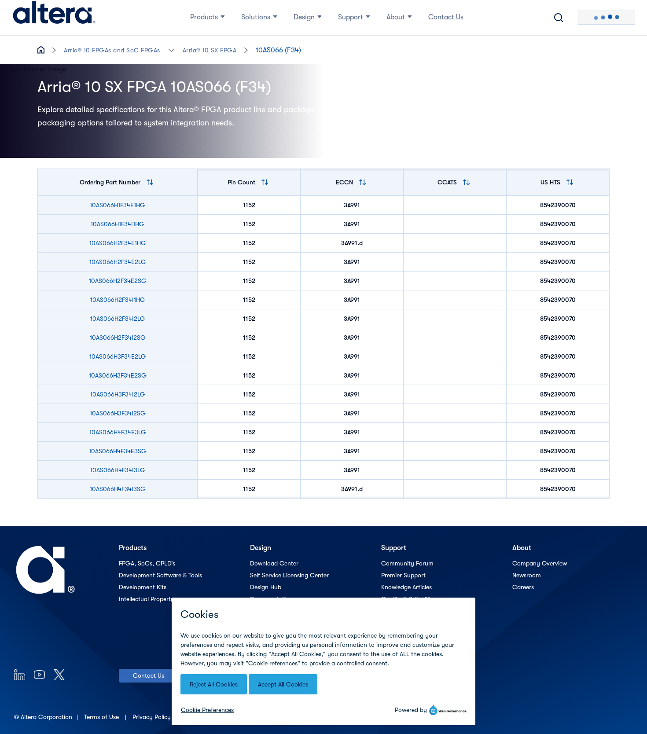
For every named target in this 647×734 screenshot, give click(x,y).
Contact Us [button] (445, 17)
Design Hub (265, 587)
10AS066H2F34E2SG (118, 280)
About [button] (395, 17)
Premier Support (403, 575)
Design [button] (304, 17)
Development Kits (142, 587)
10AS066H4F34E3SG (118, 451)
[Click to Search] (558, 17)
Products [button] (204, 17)
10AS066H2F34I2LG (117, 318)
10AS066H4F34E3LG (117, 432)
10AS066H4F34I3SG (118, 488)
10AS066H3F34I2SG (118, 413)
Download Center (274, 563)
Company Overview (539, 563)
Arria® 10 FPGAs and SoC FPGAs (112, 50)
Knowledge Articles (406, 587)
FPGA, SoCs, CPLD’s (147, 563)
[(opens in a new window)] (19, 674)
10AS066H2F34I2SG (118, 337)
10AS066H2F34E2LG (117, 261)
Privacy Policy (152, 716)
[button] (171, 49)
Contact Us (148, 675)
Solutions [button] (255, 17)
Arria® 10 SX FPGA (210, 50)
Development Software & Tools (160, 575)
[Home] (54, 17)
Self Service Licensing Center (289, 575)
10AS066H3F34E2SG (118, 375)
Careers (523, 587)
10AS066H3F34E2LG (117, 356)
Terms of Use (102, 716)
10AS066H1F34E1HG (117, 205)
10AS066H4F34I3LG (117, 469)
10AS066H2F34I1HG (117, 299)
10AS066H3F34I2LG (117, 394)
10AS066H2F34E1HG (117, 242)
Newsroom (526, 575)
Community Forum (407, 563)
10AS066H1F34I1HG (117, 224)
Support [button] (350, 17)
